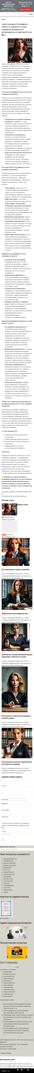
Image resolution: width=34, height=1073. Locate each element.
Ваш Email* (5, 799)
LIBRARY (4, 19)
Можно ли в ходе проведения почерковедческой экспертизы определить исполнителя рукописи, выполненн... (16, 1030)
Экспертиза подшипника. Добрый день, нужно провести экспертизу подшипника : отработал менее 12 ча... (17, 1006)
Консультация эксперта (7, 1000)
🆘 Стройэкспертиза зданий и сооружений (8, 518)
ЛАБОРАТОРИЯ (7, 890)
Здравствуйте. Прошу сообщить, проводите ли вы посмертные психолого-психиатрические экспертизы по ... (18, 1017)
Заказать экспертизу (25, 9)
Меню (31, 14)
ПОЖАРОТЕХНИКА (8, 872)
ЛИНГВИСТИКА (8, 879)
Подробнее (28, 1068)
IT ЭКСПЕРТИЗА (8, 881)
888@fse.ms (25, 6)
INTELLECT (6, 883)
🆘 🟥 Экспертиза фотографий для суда (8, 536)
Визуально (3, 785)
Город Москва (7, 972)
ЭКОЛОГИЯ (6, 888)
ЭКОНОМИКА (7, 877)
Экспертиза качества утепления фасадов (14, 496)
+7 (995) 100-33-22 (25, 4)
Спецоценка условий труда (8, 1049)
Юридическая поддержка (7, 847)
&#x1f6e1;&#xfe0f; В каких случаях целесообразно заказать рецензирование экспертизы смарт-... (17, 1024)
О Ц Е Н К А (6, 870)
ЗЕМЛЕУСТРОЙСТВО (9, 863)
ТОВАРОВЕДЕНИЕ (8, 885)
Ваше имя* (5, 803)
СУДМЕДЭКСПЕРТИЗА (10, 859)
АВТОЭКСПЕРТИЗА (9, 874)
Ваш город (5, 817)
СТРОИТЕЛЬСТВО (8, 861)
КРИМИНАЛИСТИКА (9, 865)
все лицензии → (5, 918)
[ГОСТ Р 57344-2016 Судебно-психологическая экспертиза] (17, 967)
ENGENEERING (7, 868)
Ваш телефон (5, 810)
